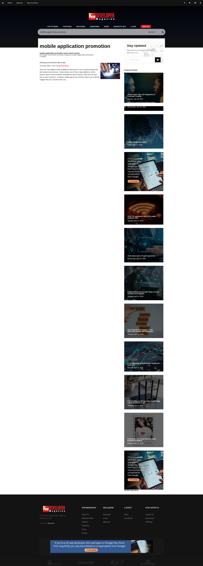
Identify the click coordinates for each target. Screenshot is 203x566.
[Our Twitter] (189, 3)
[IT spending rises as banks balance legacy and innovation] (143, 356)
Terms (84, 529)
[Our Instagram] (195, 3)
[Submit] (162, 32)
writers (10, 3)
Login (133, 26)
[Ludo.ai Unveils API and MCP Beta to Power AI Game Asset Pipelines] (143, 283)
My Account (149, 518)
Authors (85, 522)
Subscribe (94, 26)
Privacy (84, 533)
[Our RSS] (200, 3)
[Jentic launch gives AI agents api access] (143, 245)
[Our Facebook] (184, 3)
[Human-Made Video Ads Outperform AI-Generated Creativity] (143, 88)
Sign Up (146, 26)
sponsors (19, 3)
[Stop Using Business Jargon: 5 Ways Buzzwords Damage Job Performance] (143, 321)
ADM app (148, 522)
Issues (105, 518)
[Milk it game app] (117, 563)
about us (85, 514)
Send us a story (32, 3)
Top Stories (52, 26)
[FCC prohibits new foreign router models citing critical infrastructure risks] (143, 392)
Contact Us (149, 514)
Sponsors (106, 522)
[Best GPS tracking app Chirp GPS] (86, 563)
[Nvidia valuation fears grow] (143, 131)
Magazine (80, 26)
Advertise (85, 525)
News (106, 26)
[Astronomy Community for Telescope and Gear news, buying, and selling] (148, 563)
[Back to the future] (2, 3)
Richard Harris (64, 66)
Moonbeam (51, 523)
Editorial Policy (87, 518)
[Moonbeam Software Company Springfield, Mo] (55, 563)
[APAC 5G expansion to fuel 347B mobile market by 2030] (143, 209)
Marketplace (120, 26)
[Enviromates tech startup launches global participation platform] (143, 430)
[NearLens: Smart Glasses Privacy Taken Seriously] (143, 108)
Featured (67, 26)
